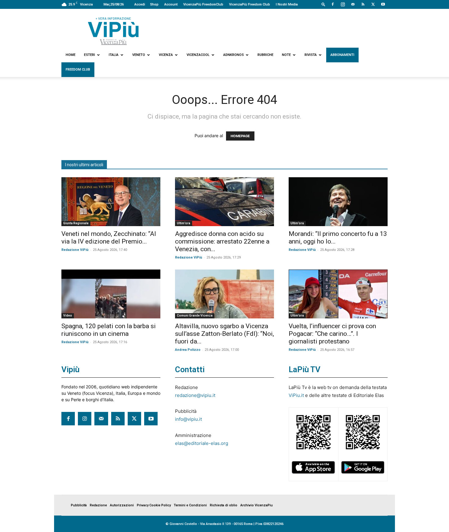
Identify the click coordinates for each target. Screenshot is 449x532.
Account (170, 4)
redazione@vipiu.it (195, 395)
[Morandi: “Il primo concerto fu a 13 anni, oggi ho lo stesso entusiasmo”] (338, 201)
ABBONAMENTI (342, 55)
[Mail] (352, 4)
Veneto (138, 55)
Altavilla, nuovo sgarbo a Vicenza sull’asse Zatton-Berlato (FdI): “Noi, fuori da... (224, 333)
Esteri (89, 55)
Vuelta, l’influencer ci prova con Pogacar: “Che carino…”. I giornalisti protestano (332, 333)
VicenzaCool (198, 55)
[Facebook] (332, 4)
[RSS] (362, 4)
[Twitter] (373, 4)
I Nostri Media (287, 4)
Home (70, 55)
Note (286, 55)
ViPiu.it (296, 395)
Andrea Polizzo (187, 350)
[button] (323, 4)
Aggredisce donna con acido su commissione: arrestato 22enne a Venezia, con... (222, 241)
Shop (154, 4)
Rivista (311, 55)
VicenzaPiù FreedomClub (203, 4)
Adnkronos (233, 55)
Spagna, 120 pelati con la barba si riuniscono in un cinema (108, 329)
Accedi (139, 4)
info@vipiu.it (188, 419)
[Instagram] (342, 4)
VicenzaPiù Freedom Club (249, 4)
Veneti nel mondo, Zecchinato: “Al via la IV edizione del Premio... (108, 237)
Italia (114, 55)
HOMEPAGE (240, 136)
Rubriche (265, 55)
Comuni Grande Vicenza (195, 315)
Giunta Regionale (76, 223)
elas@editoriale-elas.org (201, 443)
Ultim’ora (183, 223)
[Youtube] (383, 4)
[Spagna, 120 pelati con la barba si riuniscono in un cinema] (110, 294)
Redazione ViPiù (75, 250)
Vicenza (166, 55)
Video (67, 315)
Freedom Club (78, 70)
